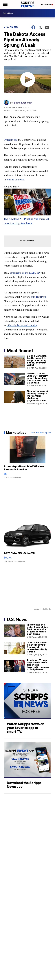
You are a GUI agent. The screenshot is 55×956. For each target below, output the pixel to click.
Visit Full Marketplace (41, 433)
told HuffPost (38, 296)
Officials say (10, 139)
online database (15, 179)
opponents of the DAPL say (25, 272)
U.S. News (11, 26)
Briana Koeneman (23, 102)
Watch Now (46, 5)
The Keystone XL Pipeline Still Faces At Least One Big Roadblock (26, 221)
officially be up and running (22, 325)
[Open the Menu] (5, 4)
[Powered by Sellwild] (46, 609)
